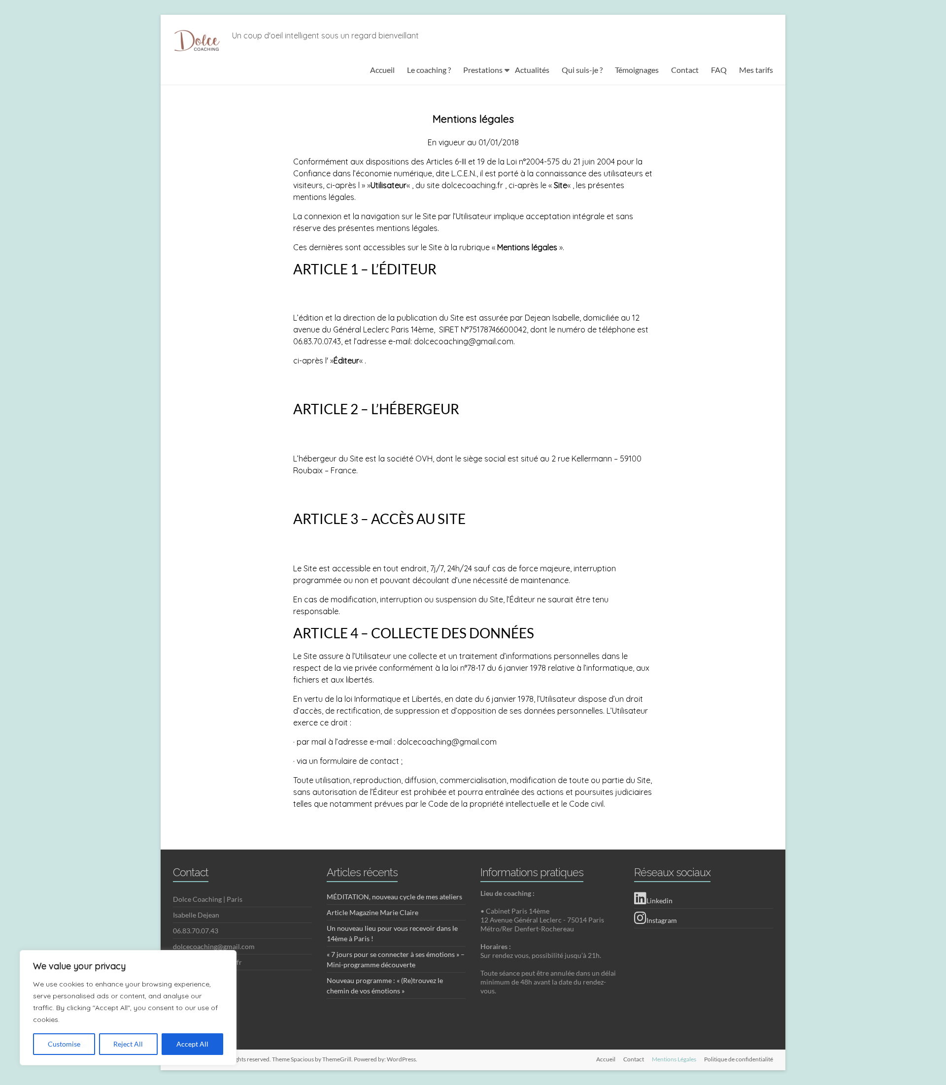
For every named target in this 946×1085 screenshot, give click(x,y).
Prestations (483, 69)
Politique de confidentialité (738, 1059)
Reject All (128, 1044)
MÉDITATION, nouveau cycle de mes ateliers (394, 896)
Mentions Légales (674, 1059)
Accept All (192, 1044)
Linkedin (659, 900)
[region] (128, 1007)
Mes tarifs (756, 69)
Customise (64, 1044)
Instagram (661, 920)
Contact (685, 69)
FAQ (719, 69)
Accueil (382, 69)
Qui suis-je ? (582, 69)
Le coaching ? (429, 69)
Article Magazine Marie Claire (372, 912)
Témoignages (637, 69)
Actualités (532, 69)
